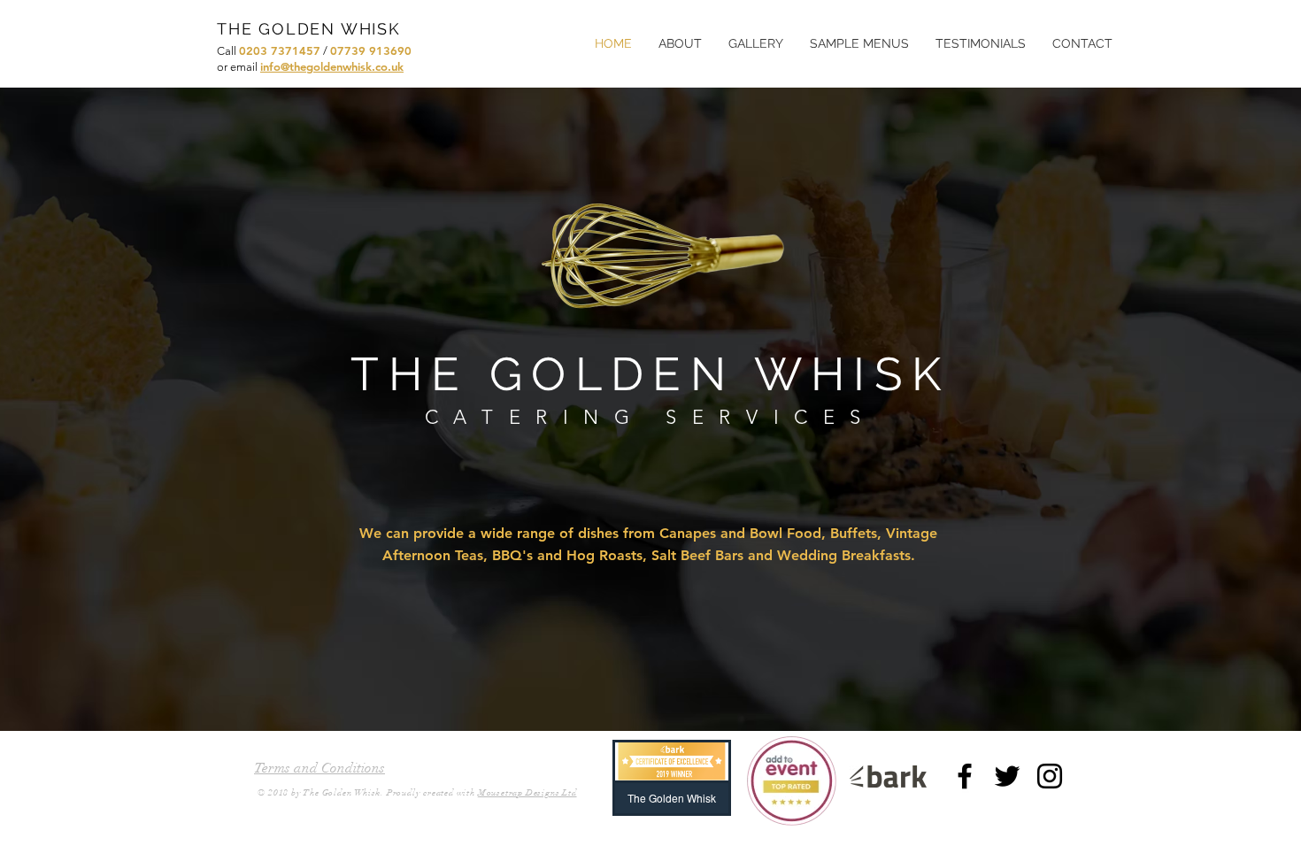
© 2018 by (281, 793)
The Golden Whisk (342, 793)
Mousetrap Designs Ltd (527, 793)
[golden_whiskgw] (1049, 776)
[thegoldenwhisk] (965, 776)
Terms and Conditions (319, 768)
